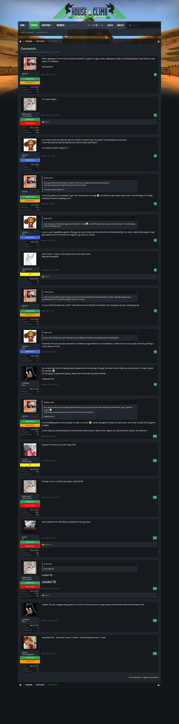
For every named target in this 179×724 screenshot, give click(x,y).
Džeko (25, 653)
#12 (154, 497)
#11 (154, 461)
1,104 (36, 130)
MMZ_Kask (26, 114)
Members (60, 25)
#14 (154, 589)
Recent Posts (42, 32)
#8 (155, 352)
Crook (24, 460)
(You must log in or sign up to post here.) (143, 677)
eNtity (47, 52)
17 (37, 167)
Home (22, 25)
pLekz (24, 537)
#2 (155, 115)
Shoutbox (46, 25)
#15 (154, 621)
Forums (34, 25)
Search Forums (27, 32)
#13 (154, 538)
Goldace (25, 383)
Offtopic (34, 52)
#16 (154, 653)
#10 (154, 436)
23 (37, 668)
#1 (155, 75)
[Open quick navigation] (158, 41)
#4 (155, 204)
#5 (155, 240)
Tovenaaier (27, 269)
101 (37, 89)
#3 (155, 156)
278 (37, 472)
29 (37, 281)
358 (37, 553)
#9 (155, 384)
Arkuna (25, 155)
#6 (155, 270)
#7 (155, 311)
